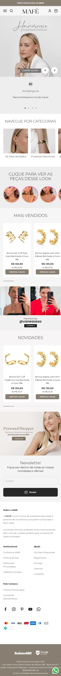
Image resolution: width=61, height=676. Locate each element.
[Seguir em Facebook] (5, 609)
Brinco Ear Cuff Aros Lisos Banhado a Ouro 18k (17, 256)
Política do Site (11, 557)
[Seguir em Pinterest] (22, 609)
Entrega (38, 563)
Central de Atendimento (10, 597)
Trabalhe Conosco (12, 572)
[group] (30, 46)
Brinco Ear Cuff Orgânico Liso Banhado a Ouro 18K (17, 379)
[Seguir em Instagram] (14, 609)
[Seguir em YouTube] (30, 609)
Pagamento (40, 557)
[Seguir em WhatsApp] (38, 609)
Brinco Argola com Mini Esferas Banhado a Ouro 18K (47, 256)
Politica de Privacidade (9, 565)
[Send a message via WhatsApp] (55, 670)
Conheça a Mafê (11, 552)
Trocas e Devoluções (13, 589)
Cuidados (39, 574)
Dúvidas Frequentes (44, 552)
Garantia (38, 568)
